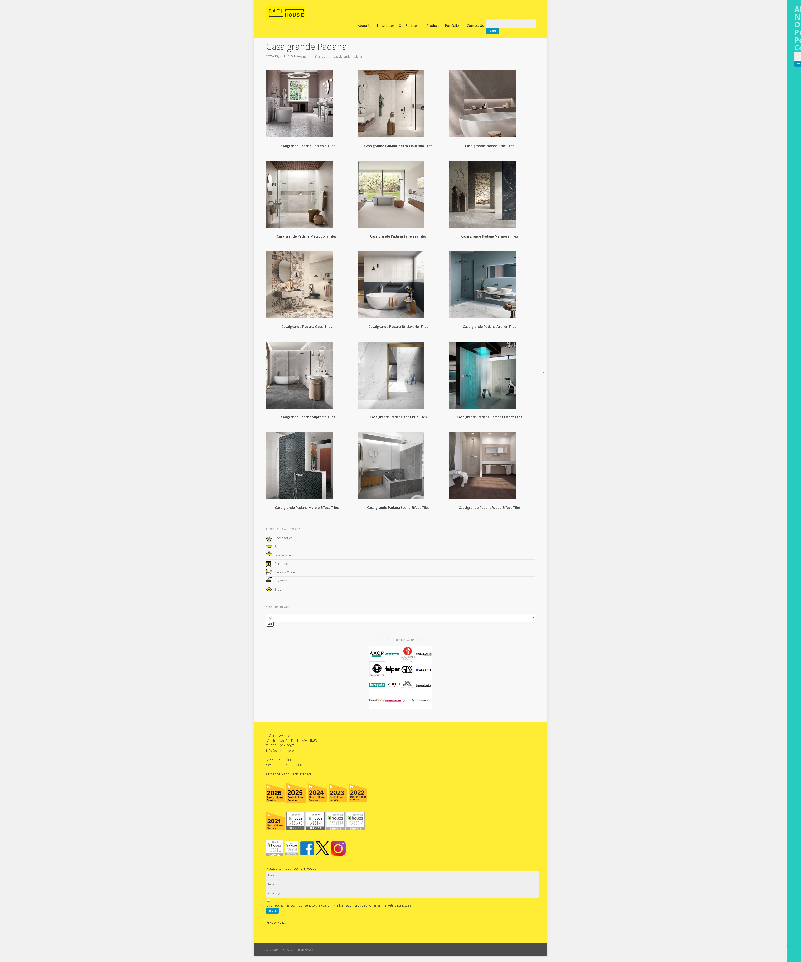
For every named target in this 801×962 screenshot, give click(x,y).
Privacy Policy (276, 922)
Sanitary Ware (285, 572)
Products (433, 25)
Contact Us (475, 25)
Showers (281, 580)
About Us (365, 25)
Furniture (281, 563)
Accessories (284, 538)
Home (302, 56)
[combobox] (270, 624)
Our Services (408, 25)
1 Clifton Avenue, (278, 735)
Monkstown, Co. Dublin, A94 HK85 (291, 740)
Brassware (283, 555)
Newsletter (385, 25)
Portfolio (452, 25)
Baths (279, 546)
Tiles (278, 589)
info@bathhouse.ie (280, 750)
